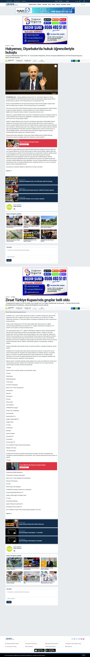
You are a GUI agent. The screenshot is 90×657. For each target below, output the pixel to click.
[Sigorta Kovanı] (45, 30)
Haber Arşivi (69, 646)
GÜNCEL (39, 4)
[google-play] (50, 650)
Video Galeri (17, 1)
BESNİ (68, 4)
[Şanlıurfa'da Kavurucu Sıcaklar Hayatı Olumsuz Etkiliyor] (49, 220)
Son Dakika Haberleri (51, 646)
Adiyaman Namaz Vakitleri (52, 643)
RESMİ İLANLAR (32, 4)
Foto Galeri (9, 1)
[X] (75, 639)
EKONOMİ (44, 4)
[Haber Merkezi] (9, 207)
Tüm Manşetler (30, 646)
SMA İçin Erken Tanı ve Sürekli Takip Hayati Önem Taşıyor (47, 582)
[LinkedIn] (79, 639)
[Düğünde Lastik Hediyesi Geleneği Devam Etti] (32, 220)
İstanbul (13, 296)
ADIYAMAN (63, 4)
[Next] (84, 639)
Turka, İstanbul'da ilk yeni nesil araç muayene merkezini (14, 568)
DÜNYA (53, 4)
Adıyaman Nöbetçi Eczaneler (13, 643)
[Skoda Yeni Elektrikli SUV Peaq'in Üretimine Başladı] (14, 576)
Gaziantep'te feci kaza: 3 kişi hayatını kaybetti (30, 240)
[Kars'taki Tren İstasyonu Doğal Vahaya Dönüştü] (14, 234)
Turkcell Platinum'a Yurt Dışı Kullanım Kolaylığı (47, 568)
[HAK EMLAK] (45, 10)
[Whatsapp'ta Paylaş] (76, 61)
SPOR (49, 4)
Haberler (7, 45)
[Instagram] (77, 639)
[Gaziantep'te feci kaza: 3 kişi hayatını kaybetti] (32, 234)
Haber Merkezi (17, 206)
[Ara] (82, 4)
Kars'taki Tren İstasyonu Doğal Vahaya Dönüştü (13, 240)
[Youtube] (81, 639)
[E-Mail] (14, 209)
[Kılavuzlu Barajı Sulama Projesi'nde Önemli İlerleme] (14, 220)
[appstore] (39, 650)
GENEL (12, 45)
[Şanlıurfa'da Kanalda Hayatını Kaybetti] (49, 234)
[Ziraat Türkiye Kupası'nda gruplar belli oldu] (31, 312)
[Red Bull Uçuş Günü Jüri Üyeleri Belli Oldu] (32, 576)
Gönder (9, 260)
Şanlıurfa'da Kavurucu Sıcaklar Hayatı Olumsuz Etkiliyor (47, 227)
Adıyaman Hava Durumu (32, 643)
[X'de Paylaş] (74, 61)
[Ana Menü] (84, 4)
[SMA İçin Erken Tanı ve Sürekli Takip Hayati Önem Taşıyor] (49, 576)
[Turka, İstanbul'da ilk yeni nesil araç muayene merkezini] (14, 562)
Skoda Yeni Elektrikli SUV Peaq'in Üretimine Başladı (13, 582)
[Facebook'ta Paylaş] (72, 61)
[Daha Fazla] (79, 61)
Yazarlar (24, 1)
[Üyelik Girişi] (84, 1)
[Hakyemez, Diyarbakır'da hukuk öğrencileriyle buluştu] (31, 79)
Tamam (83, 655)
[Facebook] (72, 639)
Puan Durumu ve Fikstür (11, 646)
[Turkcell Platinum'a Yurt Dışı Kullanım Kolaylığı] (49, 562)
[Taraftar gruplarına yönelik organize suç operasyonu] (32, 562)
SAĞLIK (58, 4)
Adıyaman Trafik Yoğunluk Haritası (74, 643)
